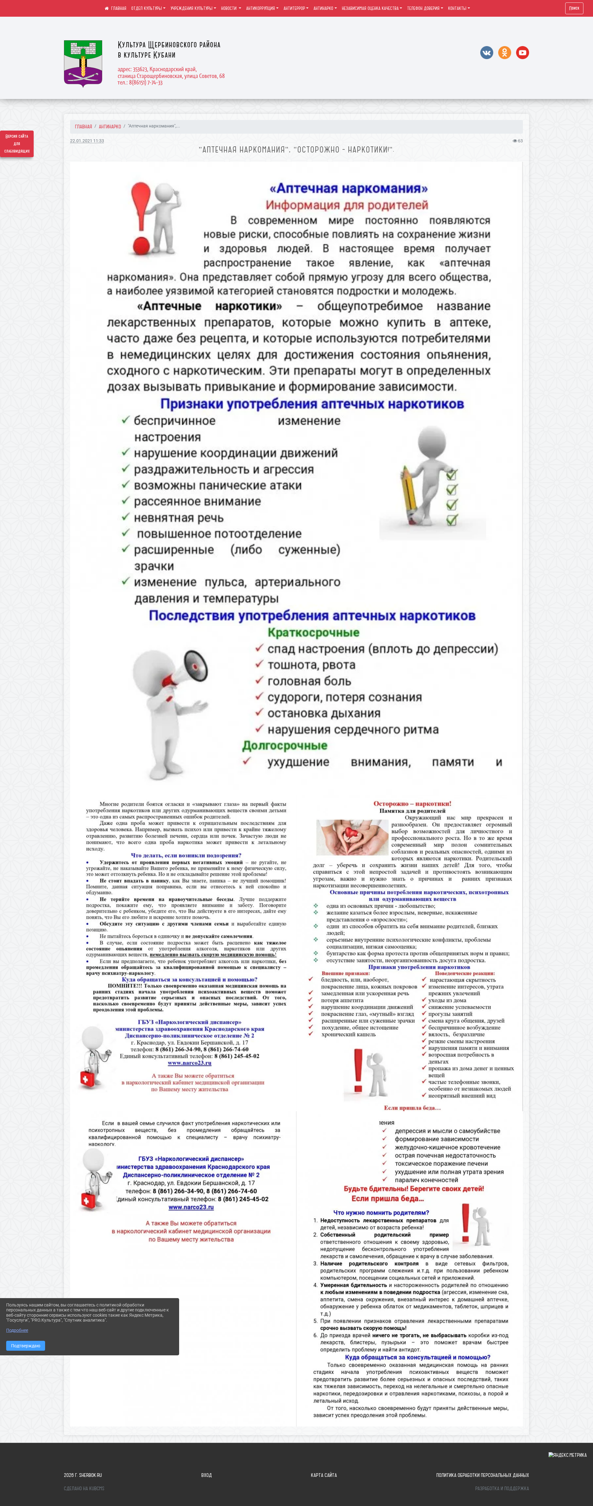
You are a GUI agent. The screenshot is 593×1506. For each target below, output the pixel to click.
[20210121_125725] (183, 1269)
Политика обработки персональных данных (482, 1475)
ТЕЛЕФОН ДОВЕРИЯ (423, 8)
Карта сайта (324, 1475)
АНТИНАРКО (323, 8)
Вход (206, 1475)
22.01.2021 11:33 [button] (87, 141)
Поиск (574, 8)
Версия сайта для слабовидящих (17, 143)
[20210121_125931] (409, 953)
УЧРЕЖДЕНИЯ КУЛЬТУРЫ (191, 8)
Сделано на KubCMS (84, 1488)
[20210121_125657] (296, 478)
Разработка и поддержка (502, 1488)
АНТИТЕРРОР (294, 8)
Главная (83, 126)
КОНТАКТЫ (457, 8)
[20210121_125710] (409, 1269)
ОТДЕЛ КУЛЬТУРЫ (146, 8)
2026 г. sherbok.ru (83, 1475)
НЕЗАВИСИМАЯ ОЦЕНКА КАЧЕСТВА (370, 8)
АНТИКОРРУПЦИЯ (260, 8)
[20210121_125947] (183, 953)
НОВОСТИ (229, 8)
